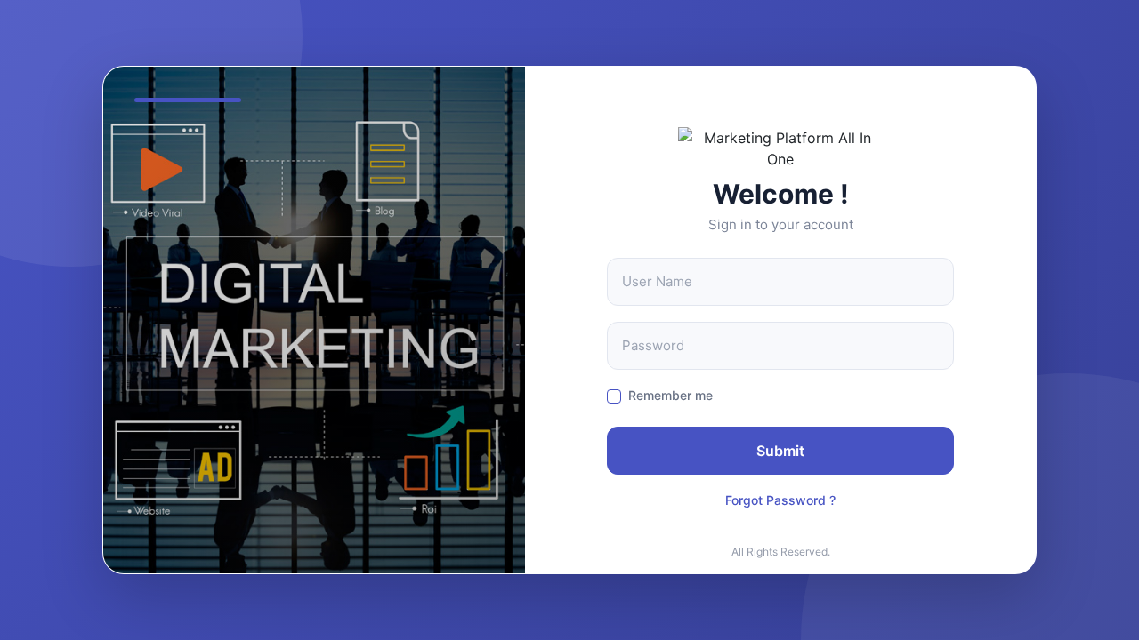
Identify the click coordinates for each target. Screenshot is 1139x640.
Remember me (670, 395)
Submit (780, 451)
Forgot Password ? (780, 500)
